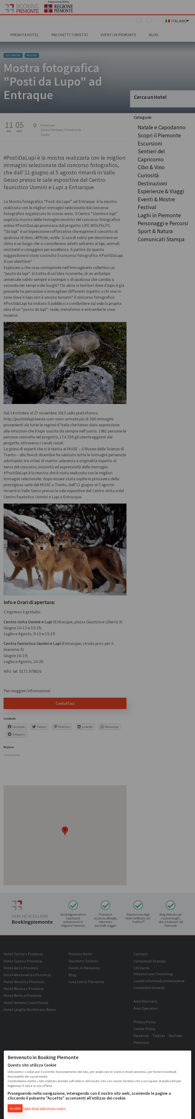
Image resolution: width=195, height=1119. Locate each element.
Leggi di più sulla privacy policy (44, 1108)
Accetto (15, 1108)
